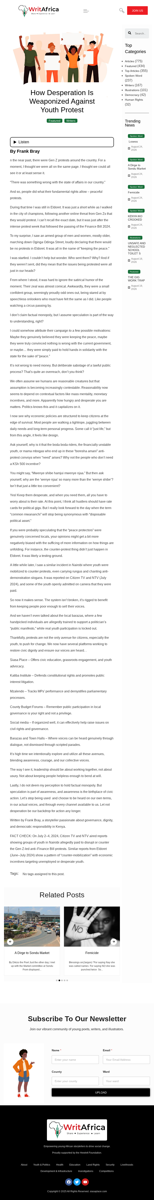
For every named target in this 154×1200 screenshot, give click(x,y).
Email (107, 1050)
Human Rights (134, 99)
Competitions (106, 1171)
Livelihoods (127, 1164)
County (57, 1071)
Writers (70, 120)
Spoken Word (133, 75)
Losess (133, 141)
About (24, 1164)
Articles (129, 61)
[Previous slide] (10, 942)
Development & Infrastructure (56, 1171)
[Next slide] (113, 942)
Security (110, 1164)
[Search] (129, 33)
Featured (54, 120)
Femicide (134, 192)
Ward (106, 1071)
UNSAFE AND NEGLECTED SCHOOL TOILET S (137, 248)
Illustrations (132, 90)
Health (59, 1164)
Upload (101, 1092)
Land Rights (93, 1164)
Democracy (132, 94)
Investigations (85, 1171)
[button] (122, 10)
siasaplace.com (98, 1191)
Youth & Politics (41, 1164)
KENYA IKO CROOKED (135, 218)
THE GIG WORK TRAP (136, 279)
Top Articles (132, 70)
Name (56, 1050)
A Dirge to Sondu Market (137, 167)
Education (74, 1164)
